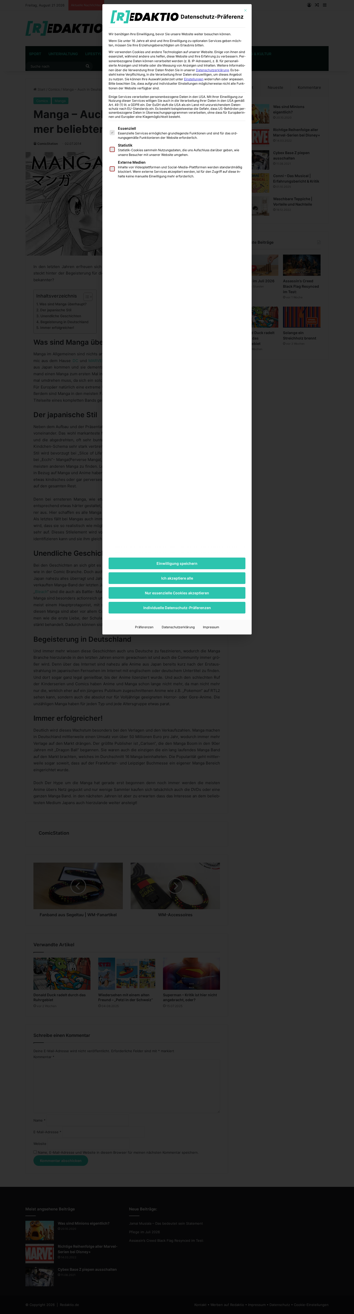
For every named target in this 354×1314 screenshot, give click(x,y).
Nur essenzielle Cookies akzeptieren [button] (177, 593)
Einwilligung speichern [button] (177, 563)
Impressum (211, 627)
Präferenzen (144, 627)
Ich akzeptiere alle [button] (177, 578)
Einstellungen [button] (193, 79)
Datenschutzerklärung (212, 70)
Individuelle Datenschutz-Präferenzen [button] (177, 607)
